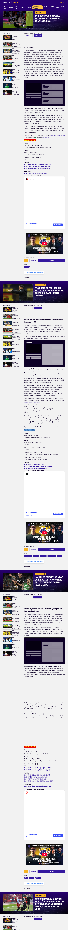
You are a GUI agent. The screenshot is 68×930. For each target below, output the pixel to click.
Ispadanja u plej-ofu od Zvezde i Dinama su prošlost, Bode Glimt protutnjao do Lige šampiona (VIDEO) (16, 72)
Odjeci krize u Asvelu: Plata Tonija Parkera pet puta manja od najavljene (16, 93)
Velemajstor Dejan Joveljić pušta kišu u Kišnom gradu (15, 86)
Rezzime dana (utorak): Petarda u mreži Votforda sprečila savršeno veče (16, 65)
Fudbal (13, 35)
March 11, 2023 (46, 137)
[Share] (26, 260)
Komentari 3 (28, 35)
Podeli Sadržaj (39, 12)
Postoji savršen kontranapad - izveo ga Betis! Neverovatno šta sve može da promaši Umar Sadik (16, 58)
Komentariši (38, 35)
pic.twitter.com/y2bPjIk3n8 (57, 135)
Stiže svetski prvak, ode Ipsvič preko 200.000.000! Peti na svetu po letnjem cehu (16, 79)
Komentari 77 (28, 918)
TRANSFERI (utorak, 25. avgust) (15, 38)
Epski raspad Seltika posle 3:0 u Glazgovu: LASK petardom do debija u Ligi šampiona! (16, 45)
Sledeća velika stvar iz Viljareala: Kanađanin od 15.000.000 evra (16, 51)
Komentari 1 (28, 597)
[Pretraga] (56, 2)
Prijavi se (62, 2)
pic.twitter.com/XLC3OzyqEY (32, 402)
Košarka (14, 89)
